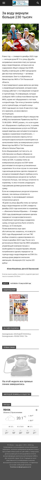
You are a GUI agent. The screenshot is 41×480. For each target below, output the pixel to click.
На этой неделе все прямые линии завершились (17, 382)
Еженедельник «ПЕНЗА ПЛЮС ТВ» (14, 336)
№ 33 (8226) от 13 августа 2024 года (20, 283)
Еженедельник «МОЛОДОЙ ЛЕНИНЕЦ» (16, 334)
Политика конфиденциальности (20, 467)
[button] (3, 3)
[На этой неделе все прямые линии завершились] (20, 365)
